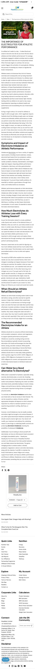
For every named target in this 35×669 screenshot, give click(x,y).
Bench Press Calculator (25, 605)
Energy (21, 544)
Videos (3, 608)
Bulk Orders (22, 580)
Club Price (4, 552)
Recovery (21, 547)
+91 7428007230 (6, 623)
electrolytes (12, 152)
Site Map (3, 582)
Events (3, 547)
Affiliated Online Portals (8, 563)
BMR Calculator (23, 601)
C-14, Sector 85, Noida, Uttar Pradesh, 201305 (8, 630)
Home (2, 19)
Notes (3, 603)
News (8, 19)
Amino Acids (22, 549)
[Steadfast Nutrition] (17, 8)
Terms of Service (6, 580)
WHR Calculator (23, 603)
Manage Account (24, 577)
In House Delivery (6, 566)
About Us (4, 596)
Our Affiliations (5, 559)
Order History (23, 575)
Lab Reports (4, 556)
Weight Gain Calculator (25, 612)
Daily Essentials (23, 554)
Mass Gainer (22, 552)
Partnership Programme (8, 561)
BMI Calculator (23, 598)
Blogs (2, 601)
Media (3, 605)
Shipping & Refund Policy (8, 575)
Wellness (21, 559)
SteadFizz (21, 556)
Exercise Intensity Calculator (24, 609)
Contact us (4, 587)
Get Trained (4, 554)
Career (3, 598)
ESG (2, 549)
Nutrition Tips (5, 544)
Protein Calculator (24, 596)
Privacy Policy (5, 577)
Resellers (3, 584)
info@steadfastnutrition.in (8, 626)
